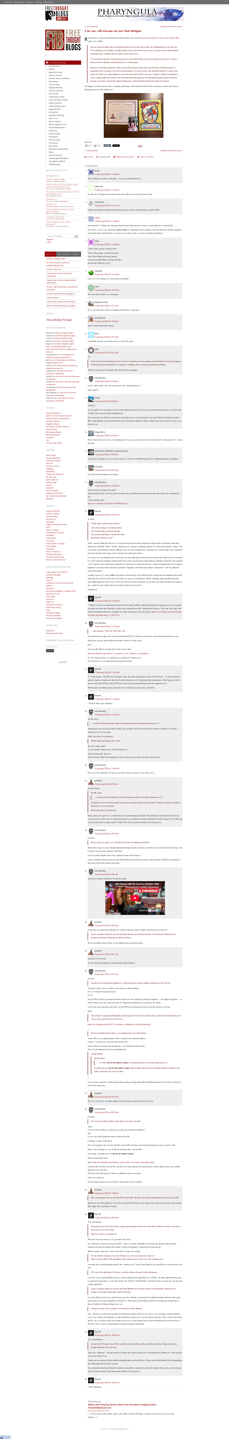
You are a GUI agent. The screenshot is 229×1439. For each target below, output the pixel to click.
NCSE (48, 527)
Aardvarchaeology (53, 575)
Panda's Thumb (52, 530)
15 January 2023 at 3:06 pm (106, 321)
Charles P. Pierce (52, 466)
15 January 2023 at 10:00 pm (107, 485)
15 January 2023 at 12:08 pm (107, 244)
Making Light (51, 482)
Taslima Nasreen (55, 155)
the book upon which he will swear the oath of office (159, 38)
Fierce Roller (54, 94)
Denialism (50, 588)
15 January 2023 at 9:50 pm (106, 454)
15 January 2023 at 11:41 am (107, 205)
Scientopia (50, 549)
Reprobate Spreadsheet (58, 149)
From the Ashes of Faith (58, 100)
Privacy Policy (18, 2)
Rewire (49, 485)
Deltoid (49, 586)
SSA (47, 440)
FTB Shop (38, 2)
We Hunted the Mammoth (56, 496)
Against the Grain (56, 72)
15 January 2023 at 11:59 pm (107, 714)
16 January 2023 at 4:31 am (106, 974)
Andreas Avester (55, 75)
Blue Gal (49, 463)
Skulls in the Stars (53, 552)
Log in (49, 242)
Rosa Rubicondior (53, 435)
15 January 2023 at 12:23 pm (107, 290)
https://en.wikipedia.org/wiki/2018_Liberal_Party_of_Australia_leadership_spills (123, 1162)
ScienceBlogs (51, 546)
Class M (49, 580)
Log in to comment (147, 157)
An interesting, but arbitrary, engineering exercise (61, 349)
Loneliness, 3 (51, 204)
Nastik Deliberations (57, 127)
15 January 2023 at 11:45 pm (107, 672)
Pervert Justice (54, 134)
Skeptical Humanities (54, 493)
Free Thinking (51, 429)
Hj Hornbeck (70, 206)
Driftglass (50, 469)
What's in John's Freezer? (56, 560)
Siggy (63, 219)
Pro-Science (53, 143)
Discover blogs (52, 516)
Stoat (48, 610)
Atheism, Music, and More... (60, 78)
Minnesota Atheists (53, 432)
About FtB (8, 2)
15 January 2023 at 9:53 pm (106, 470)
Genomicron (51, 519)
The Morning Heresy (54, 443)
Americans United (53, 460)
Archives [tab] (75, 254)
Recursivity (53, 146)
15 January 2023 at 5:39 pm (106, 381)
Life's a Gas (53, 118)
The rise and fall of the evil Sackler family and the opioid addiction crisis (61, 185)
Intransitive (53, 112)
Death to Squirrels (56, 91)
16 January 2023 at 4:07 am (106, 954)
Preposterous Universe (55, 533)
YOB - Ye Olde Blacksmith (56, 346)
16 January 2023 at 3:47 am (106, 833)
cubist (96, 218)
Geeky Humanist (55, 103)
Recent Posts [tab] (50, 254)
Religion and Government (125, 157)
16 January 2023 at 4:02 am (106, 874)
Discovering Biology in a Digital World (61, 591)
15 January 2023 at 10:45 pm (107, 514)
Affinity (51, 69)
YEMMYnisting (54, 164)
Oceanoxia (53, 130)
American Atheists (53, 413)
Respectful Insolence (54, 605)
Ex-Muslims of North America (57, 426)
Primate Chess (54, 140)
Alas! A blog (50, 455)
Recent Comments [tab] (63, 254)
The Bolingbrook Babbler (59, 158)
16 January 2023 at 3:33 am (106, 784)
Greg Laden (50, 596)
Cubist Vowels (54, 84)
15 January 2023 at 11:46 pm (107, 699)
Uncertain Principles (54, 618)
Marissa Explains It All (57, 124)
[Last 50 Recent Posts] (52, 176)
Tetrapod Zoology (53, 613)
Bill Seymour (54, 81)
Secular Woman (52, 490)
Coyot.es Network (53, 511)
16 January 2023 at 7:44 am (106, 1193)
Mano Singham (55, 121)
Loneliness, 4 (51, 199)
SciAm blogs (51, 538)
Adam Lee (66, 226)
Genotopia (50, 522)
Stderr (51, 152)
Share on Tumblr (107, 145)
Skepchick (50, 630)
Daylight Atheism (55, 87)
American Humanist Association (58, 416)
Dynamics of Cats (53, 594)
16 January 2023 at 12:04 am (107, 768)
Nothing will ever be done (171, 26)
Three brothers (53, 297)
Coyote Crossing (52, 513)
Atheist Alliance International (57, 418)
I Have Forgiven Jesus (57, 106)
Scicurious (50, 541)
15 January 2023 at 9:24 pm (106, 435)
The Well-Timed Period (55, 557)
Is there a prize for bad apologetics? (61, 294)
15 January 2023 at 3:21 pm (106, 337)
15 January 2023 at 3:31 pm (106, 352)
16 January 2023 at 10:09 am (107, 1335)
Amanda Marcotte (53, 458)
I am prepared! (92, 26)
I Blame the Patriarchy (55, 474)
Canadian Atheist (53, 421)
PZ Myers (63, 181)
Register (50, 239)
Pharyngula (53, 137)
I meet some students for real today (61, 301)
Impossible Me (54, 109)
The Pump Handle (53, 615)
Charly (60, 196)
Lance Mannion (52, 480)
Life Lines (50, 599)
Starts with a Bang (53, 607)
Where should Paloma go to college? (61, 306)
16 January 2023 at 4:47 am (106, 1096)
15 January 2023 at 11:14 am (107, 190)
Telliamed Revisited (54, 554)
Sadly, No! (50, 488)
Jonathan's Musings (56, 115)
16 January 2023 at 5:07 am (106, 1112)
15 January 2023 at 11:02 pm (107, 600)
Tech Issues (29, 2)
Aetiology (49, 577)
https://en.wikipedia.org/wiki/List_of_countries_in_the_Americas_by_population (118, 653)
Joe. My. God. (51, 477)
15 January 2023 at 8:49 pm (106, 401)
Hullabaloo (50, 471)
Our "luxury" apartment (55, 217)
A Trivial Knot (54, 66)
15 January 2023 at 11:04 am (107, 174)
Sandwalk (50, 437)
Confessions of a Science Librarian (59, 583)
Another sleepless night (55, 179)
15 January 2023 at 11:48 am (107, 221)
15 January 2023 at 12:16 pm (107, 274)
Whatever (50, 499)
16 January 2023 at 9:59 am (106, 1217)
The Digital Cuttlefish (57, 161)
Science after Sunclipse (55, 543)
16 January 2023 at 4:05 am (106, 925)
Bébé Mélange (64, 201)
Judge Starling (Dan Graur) (56, 524)
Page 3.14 (50, 602)
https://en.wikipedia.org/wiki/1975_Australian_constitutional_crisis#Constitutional (119, 1024)
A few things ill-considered (56, 572)
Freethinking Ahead (56, 97)
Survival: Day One (54, 269)
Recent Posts (48, 2)
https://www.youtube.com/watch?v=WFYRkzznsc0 (107, 503)
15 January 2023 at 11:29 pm (107, 626)
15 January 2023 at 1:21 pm (106, 305)
